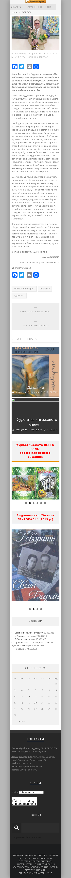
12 (29, 696)
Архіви (15, 792)
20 (35, 702)
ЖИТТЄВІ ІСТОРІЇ (24, 864)
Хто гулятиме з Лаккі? (36, 325)
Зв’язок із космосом (39, 6)
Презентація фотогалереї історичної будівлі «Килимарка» (32, 644)
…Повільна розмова (25, 636)
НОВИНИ (31, 57)
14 (42, 696)
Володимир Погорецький (28, 53)
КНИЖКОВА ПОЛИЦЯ (45, 864)
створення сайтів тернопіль (26, 837)
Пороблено (21, 648)
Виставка (45, 288)
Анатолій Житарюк (24, 288)
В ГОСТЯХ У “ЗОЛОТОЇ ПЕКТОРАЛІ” (35, 861)
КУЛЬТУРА (26, 12)
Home (14, 12)
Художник (19, 295)
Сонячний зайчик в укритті (29, 632)
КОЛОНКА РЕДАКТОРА (36, 855)
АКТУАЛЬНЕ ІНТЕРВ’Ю (43, 858)
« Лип (22, 721)
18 (22, 702)
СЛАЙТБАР (42, 57)
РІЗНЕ (49, 873)
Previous (14, 482)
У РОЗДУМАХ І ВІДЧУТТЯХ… (35, 311)
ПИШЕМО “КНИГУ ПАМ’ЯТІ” (31, 873)
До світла (35, 387)
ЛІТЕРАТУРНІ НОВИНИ (35, 870)
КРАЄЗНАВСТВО (21, 867)
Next (56, 482)
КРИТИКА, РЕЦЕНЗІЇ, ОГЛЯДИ (44, 867)
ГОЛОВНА (18, 855)
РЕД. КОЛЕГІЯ (24, 858)
